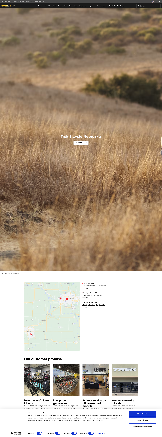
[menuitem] (40, 5)
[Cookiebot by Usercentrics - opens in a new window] (16, 433)
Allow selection (143, 420)
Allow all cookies (142, 414)
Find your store (81, 143)
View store (85, 288)
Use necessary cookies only (142, 426)
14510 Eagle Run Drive (88, 305)
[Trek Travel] (40, 1)
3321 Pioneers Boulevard (89, 285)
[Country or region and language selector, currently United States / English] (153, 2)
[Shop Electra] (15, 1)
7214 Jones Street (87, 295)
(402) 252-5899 (101, 285)
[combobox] (148, 6)
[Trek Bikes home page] (6, 1)
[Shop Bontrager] (26, 1)
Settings (100, 433)
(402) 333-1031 (100, 305)
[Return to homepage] (2, 273)
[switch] (57, 433)
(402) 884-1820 (97, 295)
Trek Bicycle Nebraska (11, 274)
